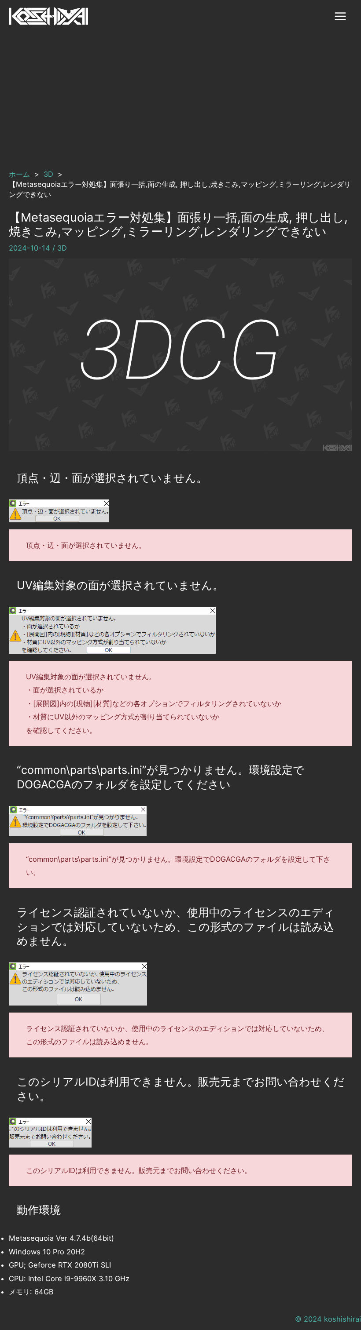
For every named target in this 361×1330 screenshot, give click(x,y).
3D (62, 248)
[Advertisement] (180, 98)
